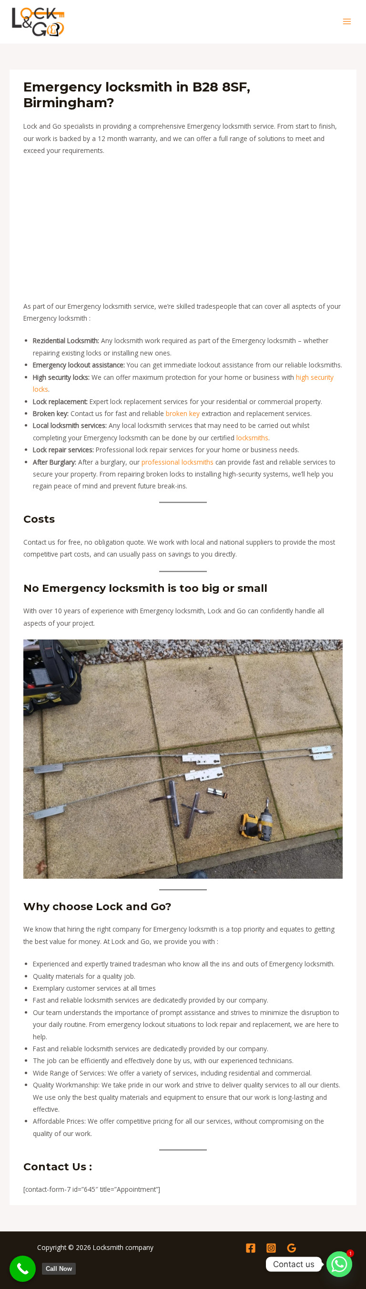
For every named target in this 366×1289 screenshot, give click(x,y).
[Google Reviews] (291, 1248)
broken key (183, 413)
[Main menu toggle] (347, 21)
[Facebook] (250, 1248)
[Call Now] (23, 1269)
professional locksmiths (178, 462)
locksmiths (252, 437)
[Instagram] (271, 1248)
